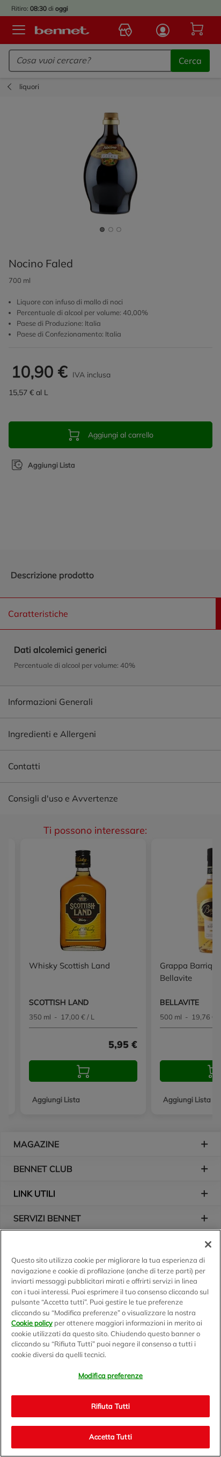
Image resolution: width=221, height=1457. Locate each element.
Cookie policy (32, 1322)
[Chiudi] (208, 1244)
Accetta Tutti (110, 1436)
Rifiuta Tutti (110, 1406)
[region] (110, 1343)
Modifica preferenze (110, 1375)
